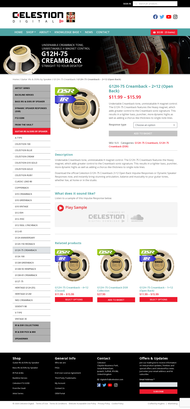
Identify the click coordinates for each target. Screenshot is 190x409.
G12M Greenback (24, 262)
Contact (103, 32)
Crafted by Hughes (156, 403)
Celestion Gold (24, 169)
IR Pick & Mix (18, 373)
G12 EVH (19, 212)
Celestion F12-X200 (21, 383)
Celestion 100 (22, 144)
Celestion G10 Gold (26, 162)
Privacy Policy (104, 403)
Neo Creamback (24, 300)
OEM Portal (60, 393)
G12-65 (18, 231)
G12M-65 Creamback (26, 275)
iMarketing (172, 403)
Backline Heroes (20, 378)
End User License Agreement (68, 373)
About (44, 32)
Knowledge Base (66, 32)
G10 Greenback (23, 200)
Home (18, 32)
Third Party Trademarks (65, 378)
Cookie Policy (118, 403)
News (89, 32)
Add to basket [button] (116, 299)
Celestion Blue (23, 150)
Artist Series (18, 393)
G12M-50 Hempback (25, 268)
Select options (74, 299)
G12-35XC (19, 219)
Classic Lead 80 (23, 181)
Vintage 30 (21, 318)
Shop (30, 32)
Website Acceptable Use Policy (82, 403)
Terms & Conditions (58, 403)
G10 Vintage (21, 206)
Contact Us (60, 388)
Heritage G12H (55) (25, 287)
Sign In (127, 3)
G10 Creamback (23, 194)
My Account (60, 383)
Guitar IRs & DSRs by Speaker (36, 79)
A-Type (18, 137)
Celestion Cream (24, 156)
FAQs (57, 367)
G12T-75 (19, 281)
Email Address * (147, 379)
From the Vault (19, 388)
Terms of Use (42, 403)
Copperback (22, 187)
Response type (117, 124)
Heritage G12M (23, 293)
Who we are (60, 362)
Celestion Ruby (23, 175)
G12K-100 (19, 256)
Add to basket (143, 133)
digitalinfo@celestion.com (111, 379)
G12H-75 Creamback (64, 79)
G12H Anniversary (25, 237)
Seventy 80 (21, 306)
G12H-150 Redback (25, 243)
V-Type (18, 312)
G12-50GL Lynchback (26, 225)
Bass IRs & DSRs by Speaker (25, 367)
